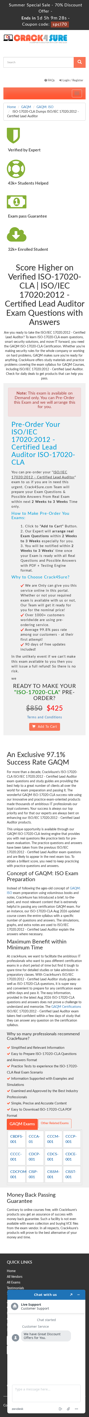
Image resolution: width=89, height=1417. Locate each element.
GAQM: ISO (45, 107)
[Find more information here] (46, 1351)
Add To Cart (46, 726)
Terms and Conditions (44, 717)
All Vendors (14, 1276)
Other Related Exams (55, 1123)
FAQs (51, 80)
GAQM (26, 107)
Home (11, 107)
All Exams (13, 1282)
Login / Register (72, 80)
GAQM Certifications (66, 1006)
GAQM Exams (22, 1124)
